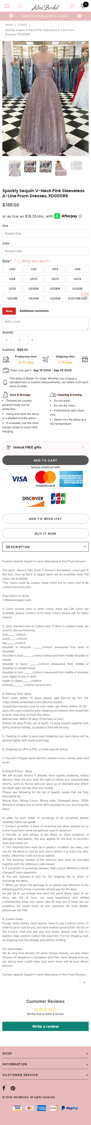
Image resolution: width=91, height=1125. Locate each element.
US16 (12, 288)
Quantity (8, 332)
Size (5, 225)
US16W (34, 288)
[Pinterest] (13, 1088)
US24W (34, 298)
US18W (55, 288)
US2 (34, 269)
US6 (77, 269)
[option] (45, 16)
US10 (33, 279)
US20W (77, 288)
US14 (77, 279)
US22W (12, 298)
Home (9, 24)
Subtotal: (8, 350)
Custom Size (77, 298)
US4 (55, 269)
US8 (12, 279)
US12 (55, 279)
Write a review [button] (45, 1026)
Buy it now (45, 533)
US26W (55, 298)
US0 (12, 269)
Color (6, 243)
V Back (22, 24)
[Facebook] (3, 1088)
